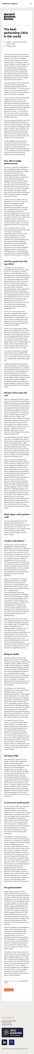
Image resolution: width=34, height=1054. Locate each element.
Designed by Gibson (23, 1048)
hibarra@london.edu (8, 1017)
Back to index (8, 989)
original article (13, 981)
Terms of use (15, 1048)
